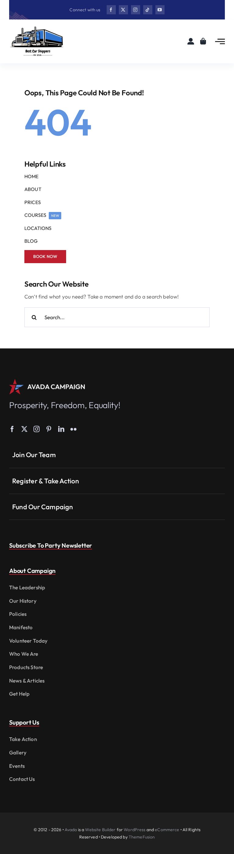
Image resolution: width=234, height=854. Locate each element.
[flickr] (73, 429)
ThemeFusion (142, 837)
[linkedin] (61, 429)
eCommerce (167, 829)
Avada (71, 829)
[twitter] (123, 9)
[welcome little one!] (36, 28)
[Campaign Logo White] (47, 381)
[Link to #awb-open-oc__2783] (220, 41)
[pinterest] (49, 429)
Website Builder (100, 829)
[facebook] (111, 9)
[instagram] (135, 9)
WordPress (134, 829)
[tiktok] (147, 9)
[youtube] (160, 9)
